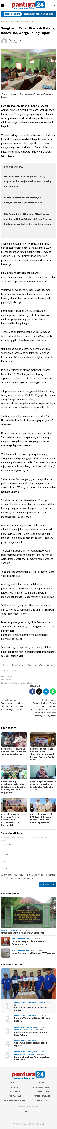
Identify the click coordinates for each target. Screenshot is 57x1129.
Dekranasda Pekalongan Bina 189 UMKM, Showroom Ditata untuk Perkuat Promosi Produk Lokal (42, 754)
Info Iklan (14, 1091)
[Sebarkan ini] (32, 691)
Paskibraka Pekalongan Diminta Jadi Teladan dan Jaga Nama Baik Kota (13, 751)
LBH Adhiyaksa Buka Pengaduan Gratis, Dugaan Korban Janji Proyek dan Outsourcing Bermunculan (28, 181)
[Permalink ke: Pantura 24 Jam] (4, 41)
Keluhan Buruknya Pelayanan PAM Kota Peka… (31, 1058)
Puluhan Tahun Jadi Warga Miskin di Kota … (32, 1019)
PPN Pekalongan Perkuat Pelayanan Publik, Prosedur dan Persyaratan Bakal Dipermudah (13, 819)
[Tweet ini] (39, 691)
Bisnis (36, 1027)
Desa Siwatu (17, 665)
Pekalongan (13, 930)
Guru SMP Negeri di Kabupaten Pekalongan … (28, 942)
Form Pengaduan (41, 1096)
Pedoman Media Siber (14, 1100)
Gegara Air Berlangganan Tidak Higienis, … (30, 1044)
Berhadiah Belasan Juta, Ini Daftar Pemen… (31, 1009)
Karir (42, 1082)
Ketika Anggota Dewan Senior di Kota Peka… (31, 1033)
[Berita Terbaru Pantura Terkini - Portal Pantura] (28, 5)
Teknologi (30, 1054)
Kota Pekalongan (28, 1002)
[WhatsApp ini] (53, 691)
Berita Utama (26, 1027)
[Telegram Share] (46, 691)
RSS (29, 1112)
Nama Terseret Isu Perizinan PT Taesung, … (33, 954)
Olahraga (41, 1002)
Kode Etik (42, 1100)
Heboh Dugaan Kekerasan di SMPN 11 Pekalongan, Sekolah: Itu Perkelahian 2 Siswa (43, 785)
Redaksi (14, 1087)
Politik (29, 1030)
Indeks (14, 1082)
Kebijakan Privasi (42, 1087)
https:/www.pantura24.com (21, 682)
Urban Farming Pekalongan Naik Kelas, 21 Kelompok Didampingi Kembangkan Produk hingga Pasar (13, 787)
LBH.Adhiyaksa (9, 670)
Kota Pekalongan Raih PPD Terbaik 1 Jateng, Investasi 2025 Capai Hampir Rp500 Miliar (41, 818)
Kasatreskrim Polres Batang (40, 665)
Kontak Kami (14, 1096)
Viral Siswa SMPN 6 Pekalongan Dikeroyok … (24, 932)
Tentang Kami (42, 1091)
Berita (5, 665)
